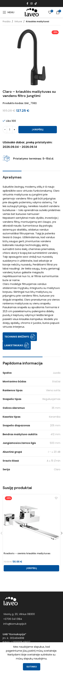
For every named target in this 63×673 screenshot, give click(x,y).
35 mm (56, 408)
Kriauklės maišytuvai (37, 21)
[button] (31, 568)
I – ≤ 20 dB (54, 452)
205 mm (55, 425)
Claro (57, 469)
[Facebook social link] (27, 3)
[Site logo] (31, 12)
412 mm (55, 434)
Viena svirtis (53, 390)
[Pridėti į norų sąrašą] (56, 498)
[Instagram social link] (31, 3)
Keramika (54, 416)
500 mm (55, 443)
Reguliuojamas (51, 399)
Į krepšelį (37, 129)
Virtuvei (18, 21)
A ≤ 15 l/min (53, 460)
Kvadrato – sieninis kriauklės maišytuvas (27, 553)
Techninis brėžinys (16, 336)
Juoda (56, 373)
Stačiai (56, 381)
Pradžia (6, 21)
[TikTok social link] (36, 3)
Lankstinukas (13, 345)
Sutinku (31, 666)
